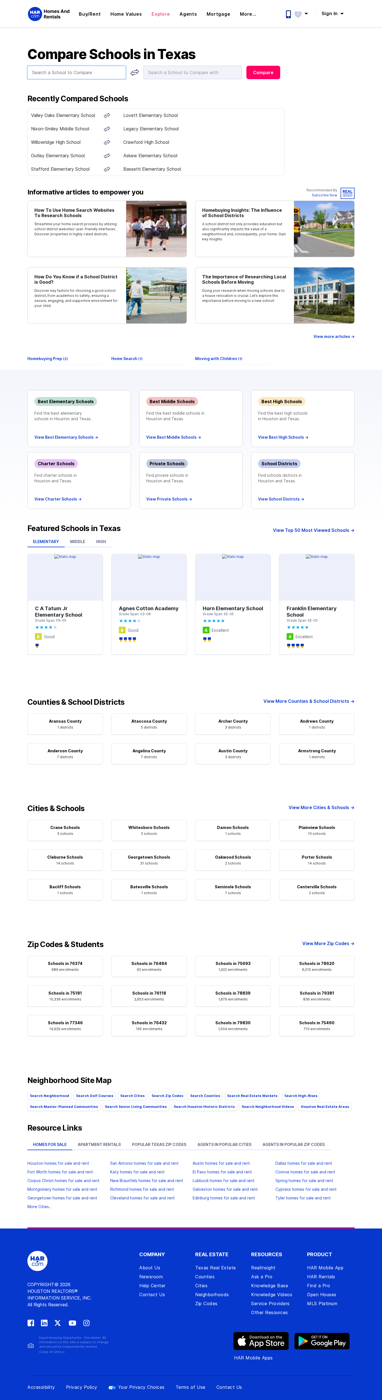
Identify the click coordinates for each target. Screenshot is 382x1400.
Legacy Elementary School (151, 128)
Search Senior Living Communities (136, 1107)
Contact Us (152, 1294)
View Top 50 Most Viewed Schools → (314, 530)
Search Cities (132, 1096)
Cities (201, 1285)
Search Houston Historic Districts (204, 1107)
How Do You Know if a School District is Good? (75, 279)
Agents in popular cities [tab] (224, 1144)
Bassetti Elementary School (152, 169)
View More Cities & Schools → (322, 807)
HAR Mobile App (325, 1267)
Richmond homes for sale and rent (142, 1189)
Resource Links (54, 1128)
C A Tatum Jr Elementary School (58, 611)
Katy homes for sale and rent (137, 1171)
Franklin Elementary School (312, 611)
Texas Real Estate (215, 1267)
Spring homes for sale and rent (304, 1180)
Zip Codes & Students (65, 944)
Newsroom (151, 1276)
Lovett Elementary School (150, 115)
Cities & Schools (56, 808)
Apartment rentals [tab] (99, 1144)
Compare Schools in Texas (111, 54)
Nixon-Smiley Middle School (60, 128)
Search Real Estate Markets (252, 1096)
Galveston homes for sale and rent (225, 1189)
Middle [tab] (77, 541)
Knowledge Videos (271, 1294)
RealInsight (263, 1267)
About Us (149, 1267)
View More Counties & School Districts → (309, 701)
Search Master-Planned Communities (64, 1107)
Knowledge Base (269, 1285)
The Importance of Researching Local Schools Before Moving (244, 279)
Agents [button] (188, 14)
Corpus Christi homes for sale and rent (63, 1180)
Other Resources (269, 1312)
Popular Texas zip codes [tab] (159, 1144)
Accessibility (41, 1387)
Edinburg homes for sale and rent (224, 1197)
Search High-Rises (300, 1096)
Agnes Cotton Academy (149, 608)
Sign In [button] (330, 13)
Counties (204, 1276)
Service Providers (270, 1303)
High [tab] (101, 541)
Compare (263, 72)
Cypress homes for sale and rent (306, 1189)
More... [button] (248, 14)
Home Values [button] (126, 14)
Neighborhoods (212, 1294)
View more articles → (334, 336)
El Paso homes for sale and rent (222, 1171)
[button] (303, 13)
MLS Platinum (322, 1303)
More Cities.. (39, 1206)
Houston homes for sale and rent (58, 1163)
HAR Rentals (321, 1276)
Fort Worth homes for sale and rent (60, 1171)
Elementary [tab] (46, 541)
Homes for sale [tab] (50, 1144)
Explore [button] (161, 14)
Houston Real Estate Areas (325, 1107)
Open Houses (321, 1294)
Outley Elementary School (58, 155)
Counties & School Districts (76, 702)
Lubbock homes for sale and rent (223, 1180)
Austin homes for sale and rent (221, 1163)
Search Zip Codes (167, 1096)
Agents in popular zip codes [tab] (294, 1144)
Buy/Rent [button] (90, 14)
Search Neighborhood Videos (268, 1107)
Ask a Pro (262, 1276)
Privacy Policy (81, 1387)
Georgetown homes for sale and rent (62, 1197)
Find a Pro (318, 1285)
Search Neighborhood (49, 1096)
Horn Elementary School (233, 608)
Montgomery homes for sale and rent (62, 1189)
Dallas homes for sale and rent (303, 1163)
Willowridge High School (56, 142)
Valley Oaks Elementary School (63, 115)
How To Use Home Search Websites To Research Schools (74, 213)
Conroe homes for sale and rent (305, 1171)
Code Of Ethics (52, 1352)
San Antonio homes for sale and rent (144, 1163)
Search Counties (205, 1096)
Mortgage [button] (218, 14)
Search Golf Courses (94, 1096)
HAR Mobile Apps (253, 1358)
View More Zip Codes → (328, 943)
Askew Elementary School (150, 155)
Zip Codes (206, 1303)
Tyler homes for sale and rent (303, 1197)
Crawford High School (146, 142)
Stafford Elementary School (60, 169)
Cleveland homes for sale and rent (142, 1197)
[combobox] (76, 72)
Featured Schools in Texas (74, 528)
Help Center (152, 1285)
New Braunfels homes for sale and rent (146, 1180)
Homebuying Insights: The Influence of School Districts (242, 213)
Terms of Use (191, 1387)
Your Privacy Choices (141, 1387)
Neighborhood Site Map (69, 1080)
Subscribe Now (324, 195)
